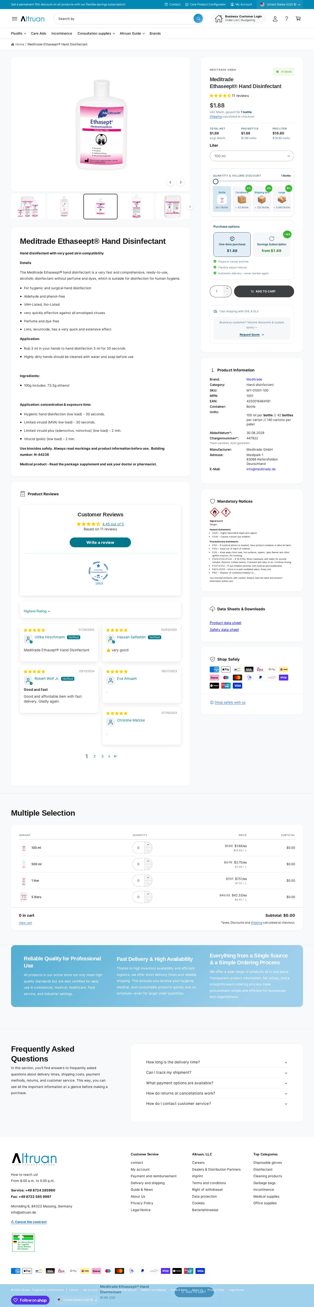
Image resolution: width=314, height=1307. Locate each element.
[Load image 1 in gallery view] (28, 206)
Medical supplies (266, 1196)
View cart (25, 923)
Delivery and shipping (148, 1183)
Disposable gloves (267, 1162)
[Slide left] (170, 182)
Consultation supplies (94, 34)
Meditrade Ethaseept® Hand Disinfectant (57, 44)
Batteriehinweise (205, 1210)
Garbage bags (264, 1183)
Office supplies (265, 1203)
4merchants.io (55, 1289)
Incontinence (263, 1189)
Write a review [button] (100, 542)
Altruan (25, 1289)
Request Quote (250, 334)
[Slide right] (180, 182)
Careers (198, 1162)
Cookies (198, 1203)
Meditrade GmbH (223, 69)
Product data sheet (225, 623)
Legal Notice (141, 1210)
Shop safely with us (230, 702)
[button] (14, 18)
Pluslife (16, 34)
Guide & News (142, 1189)
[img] (34, 630)
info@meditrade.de (261, 469)
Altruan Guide (130, 34)
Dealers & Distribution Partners (216, 1169)
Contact (175, 4)
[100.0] (98, 571)
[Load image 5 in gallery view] (173, 206)
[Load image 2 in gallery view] (64, 206)
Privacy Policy (142, 1203)
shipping (256, 922)
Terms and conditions (209, 1183)
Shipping (216, 116)
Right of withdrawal (207, 1189)
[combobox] (129, 18)
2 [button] (94, 756)
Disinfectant (263, 1169)
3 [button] (102, 756)
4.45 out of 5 (113, 524)
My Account (244, 4)
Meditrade (254, 379)
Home (19, 44)
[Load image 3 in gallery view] (100, 206)
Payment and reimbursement (154, 1176)
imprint (197, 1176)
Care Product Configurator (208, 4)
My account (140, 1169)
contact (137, 1162)
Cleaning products (267, 1176)
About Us (138, 1196)
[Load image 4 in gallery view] (137, 206)
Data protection (204, 1196)
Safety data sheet (224, 629)
